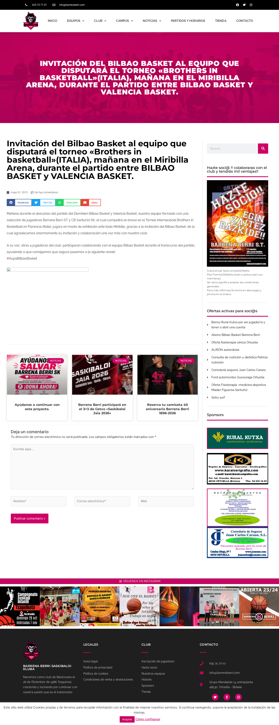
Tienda (221, 21)
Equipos (73, 21)
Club (98, 21)
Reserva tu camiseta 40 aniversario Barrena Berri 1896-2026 (167, 409)
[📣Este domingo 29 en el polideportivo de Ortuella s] (20, 606)
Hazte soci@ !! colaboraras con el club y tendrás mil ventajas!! (237, 169)
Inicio (52, 21)
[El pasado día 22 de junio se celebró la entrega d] (219, 606)
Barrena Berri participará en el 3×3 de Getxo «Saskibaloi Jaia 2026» (102, 409)
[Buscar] (263, 148)
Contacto (244, 21)
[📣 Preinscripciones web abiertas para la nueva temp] (259, 606)
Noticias (150, 21)
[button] (19, 202)
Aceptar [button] (127, 719)
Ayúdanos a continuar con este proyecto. (37, 407)
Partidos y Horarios (188, 21)
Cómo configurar (147, 719)
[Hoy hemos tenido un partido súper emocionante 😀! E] (60, 606)
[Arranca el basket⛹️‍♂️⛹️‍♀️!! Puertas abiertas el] (99, 606)
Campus (122, 21)
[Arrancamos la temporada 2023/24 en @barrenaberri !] (179, 606)
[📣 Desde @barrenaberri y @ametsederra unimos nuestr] (139, 606)
